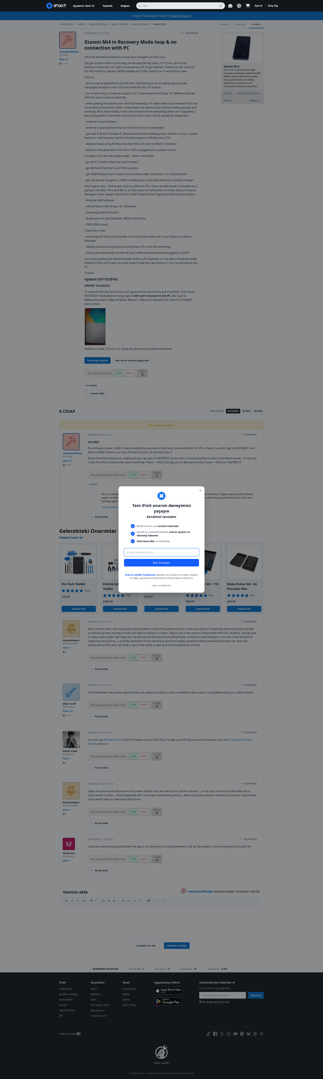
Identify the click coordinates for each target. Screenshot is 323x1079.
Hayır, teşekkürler (161, 585)
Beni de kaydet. (161, 562)
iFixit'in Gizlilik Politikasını (140, 574)
